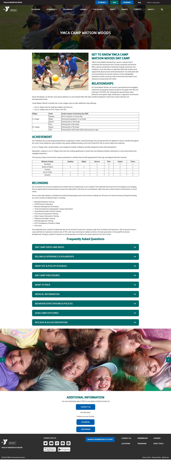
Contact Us (126, 438)
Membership (143, 438)
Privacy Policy (156, 457)
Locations (35, 9)
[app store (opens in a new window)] (50, 449)
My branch (101, 2)
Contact (137, 9)
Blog (139, 2)
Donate (124, 9)
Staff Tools (158, 443)
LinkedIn (68, 443)
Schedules (51, 9)
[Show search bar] (162, 9)
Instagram (57, 443)
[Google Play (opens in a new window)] (64, 449)
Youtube (51, 443)
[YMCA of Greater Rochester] (10, 9)
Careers (156, 438)
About (150, 9)
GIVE (114, 2)
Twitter (45, 443)
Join (112, 9)
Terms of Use (146, 457)
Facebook (62, 443)
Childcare (97, 9)
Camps (83, 9)
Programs (127, 2)
